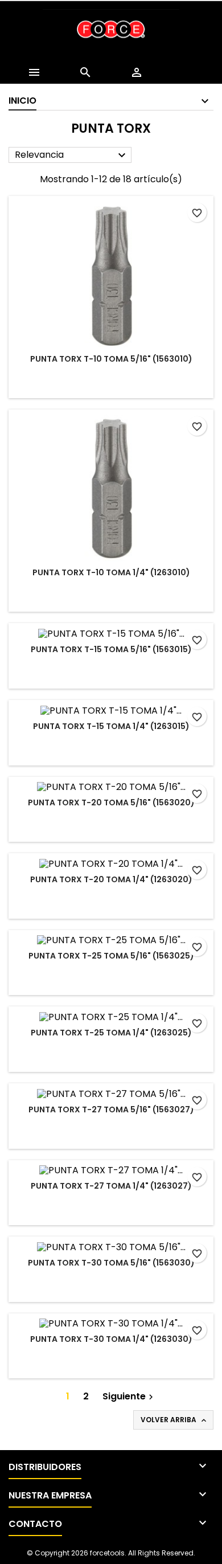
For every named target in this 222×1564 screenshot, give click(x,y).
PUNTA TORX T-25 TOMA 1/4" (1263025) (111, 1032)
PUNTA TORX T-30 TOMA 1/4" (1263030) (111, 1339)
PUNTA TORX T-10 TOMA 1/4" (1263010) (111, 572)
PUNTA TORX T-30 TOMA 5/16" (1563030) (111, 1262)
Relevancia (72, 155)
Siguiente (129, 1396)
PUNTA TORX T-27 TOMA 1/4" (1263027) (111, 1186)
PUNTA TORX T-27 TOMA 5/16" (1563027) (111, 1109)
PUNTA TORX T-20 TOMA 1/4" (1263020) (111, 879)
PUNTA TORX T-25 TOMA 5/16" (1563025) (111, 955)
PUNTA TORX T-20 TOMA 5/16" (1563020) (111, 802)
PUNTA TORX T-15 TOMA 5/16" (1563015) (111, 649)
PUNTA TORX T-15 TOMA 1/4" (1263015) (111, 726)
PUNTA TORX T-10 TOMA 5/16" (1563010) (111, 359)
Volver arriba (174, 1420)
